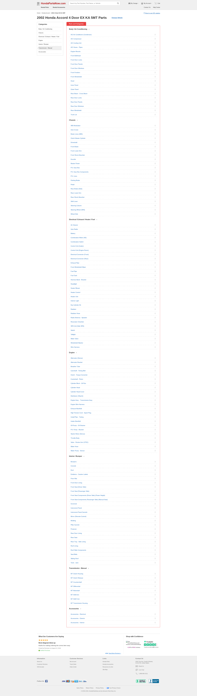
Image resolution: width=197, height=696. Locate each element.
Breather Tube (75, 366)
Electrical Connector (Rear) (79, 258)
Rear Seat (74, 537)
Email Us (141, 666)
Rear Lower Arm (76, 193)
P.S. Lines (74, 176)
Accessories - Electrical (78, 614)
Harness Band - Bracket (78, 280)
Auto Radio (74, 229)
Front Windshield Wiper (78, 267)
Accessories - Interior (77, 622)
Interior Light (75, 301)
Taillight (73, 334)
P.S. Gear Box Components (79, 172)
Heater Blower (75, 288)
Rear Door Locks (76, 98)
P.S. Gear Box (75, 168)
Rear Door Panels (76, 102)
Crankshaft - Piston (77, 379)
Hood (72, 81)
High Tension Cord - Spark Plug (81, 413)
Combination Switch (77, 242)
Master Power (75, 163)
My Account (73, 661)
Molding (73, 520)
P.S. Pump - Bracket (77, 429)
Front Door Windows (77, 68)
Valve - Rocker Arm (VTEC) (79, 442)
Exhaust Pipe (75, 263)
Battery (73, 233)
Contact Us (147, 7)
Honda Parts (45, 7)
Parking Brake (75, 180)
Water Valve (74, 338)
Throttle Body (75, 438)
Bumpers (74, 461)
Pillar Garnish (75, 525)
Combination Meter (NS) (78, 237)
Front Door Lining (76, 483)
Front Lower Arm (76, 151)
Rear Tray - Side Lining (78, 541)
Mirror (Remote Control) (78, 516)
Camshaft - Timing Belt (78, 371)
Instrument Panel (76, 508)
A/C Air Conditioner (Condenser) (81, 34)
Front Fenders (75, 72)
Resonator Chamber (77, 322)
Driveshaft (74, 142)
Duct (72, 470)
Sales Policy (80, 688)
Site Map (105, 669)
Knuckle (73, 159)
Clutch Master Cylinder (78, 138)
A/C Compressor (76, 39)
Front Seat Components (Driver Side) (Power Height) (88, 495)
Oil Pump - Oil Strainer (78, 425)
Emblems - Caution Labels (79, 474)
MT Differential (75, 586)
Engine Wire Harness (77, 404)
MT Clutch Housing (77, 574)
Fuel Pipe (74, 271)
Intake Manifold (76, 421)
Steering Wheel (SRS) (78, 210)
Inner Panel (74, 85)
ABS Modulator (75, 125)
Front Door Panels (77, 64)
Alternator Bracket (76, 362)
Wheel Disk (74, 214)
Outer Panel (74, 89)
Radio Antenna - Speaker (79, 317)
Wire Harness (75, 347)
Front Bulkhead (76, 55)
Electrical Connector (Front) (80, 254)
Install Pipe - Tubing (77, 417)
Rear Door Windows (77, 106)
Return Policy (89, 688)
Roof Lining (74, 546)
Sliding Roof (74, 558)
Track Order (73, 664)
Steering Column (76, 205)
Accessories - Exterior (78, 618)
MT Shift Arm (75, 595)
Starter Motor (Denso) (78, 434)
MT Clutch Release (77, 578)
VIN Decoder (40, 667)
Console (73, 466)
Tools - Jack (74, 563)
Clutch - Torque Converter (79, 375)
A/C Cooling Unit (76, 43)
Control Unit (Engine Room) (80, 250)
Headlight (74, 284)
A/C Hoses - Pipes (76, 47)
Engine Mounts (75, 51)
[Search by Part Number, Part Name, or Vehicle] (118, 3)
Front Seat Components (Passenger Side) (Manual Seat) (89, 499)
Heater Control (75, 292)
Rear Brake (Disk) (76, 189)
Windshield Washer (77, 343)
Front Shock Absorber (78, 155)
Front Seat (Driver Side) (78, 487)
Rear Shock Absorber (78, 197)
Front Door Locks (76, 60)
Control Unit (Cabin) (77, 246)
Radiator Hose (75, 313)
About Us (39, 661)
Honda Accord (46, 13)
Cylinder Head (75, 387)
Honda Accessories (59, 7)
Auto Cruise (74, 130)
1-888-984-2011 (143, 673)
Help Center (156, 7)
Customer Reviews (42, 664)
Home (38, 13)
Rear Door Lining (76, 533)
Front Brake (74, 146)
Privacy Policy (100, 688)
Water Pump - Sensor (78, 451)
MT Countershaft (76, 582)
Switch (73, 330)
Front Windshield (76, 77)
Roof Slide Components (78, 550)
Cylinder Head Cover (77, 392)
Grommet (74, 504)
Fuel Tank (74, 275)
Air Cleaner (74, 225)
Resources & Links (108, 667)
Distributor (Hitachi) (77, 396)
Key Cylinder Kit (76, 305)
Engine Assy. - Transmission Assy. (82, 400)
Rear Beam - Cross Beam (79, 93)
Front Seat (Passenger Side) (80, 491)
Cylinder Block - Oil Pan (78, 383)
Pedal (72, 184)
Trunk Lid (74, 114)
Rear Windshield (76, 110)
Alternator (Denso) (77, 358)
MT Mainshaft (75, 590)
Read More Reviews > (115, 653)
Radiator (73, 309)
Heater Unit (74, 296)
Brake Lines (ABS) (77, 134)
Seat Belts (74, 554)
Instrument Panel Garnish (79, 512)
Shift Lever (74, 201)
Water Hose (74, 446)
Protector (74, 529)
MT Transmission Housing (79, 603)
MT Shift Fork (75, 599)
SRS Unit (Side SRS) (77, 326)
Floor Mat (74, 478)
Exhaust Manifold (76, 408)
